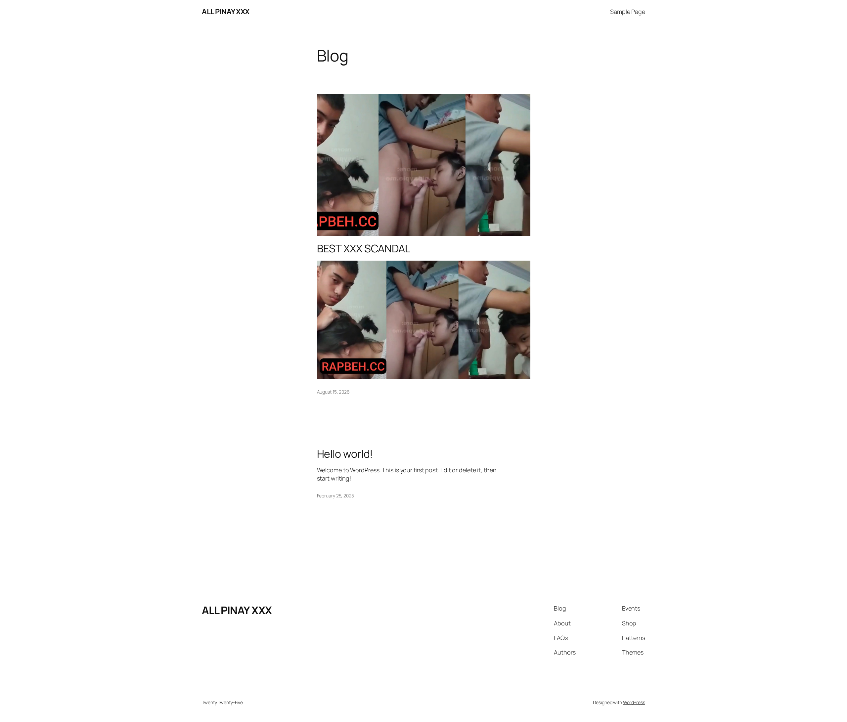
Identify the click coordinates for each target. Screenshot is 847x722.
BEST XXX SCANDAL (363, 248)
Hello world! (345, 454)
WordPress (634, 702)
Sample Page (627, 12)
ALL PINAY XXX (225, 12)
